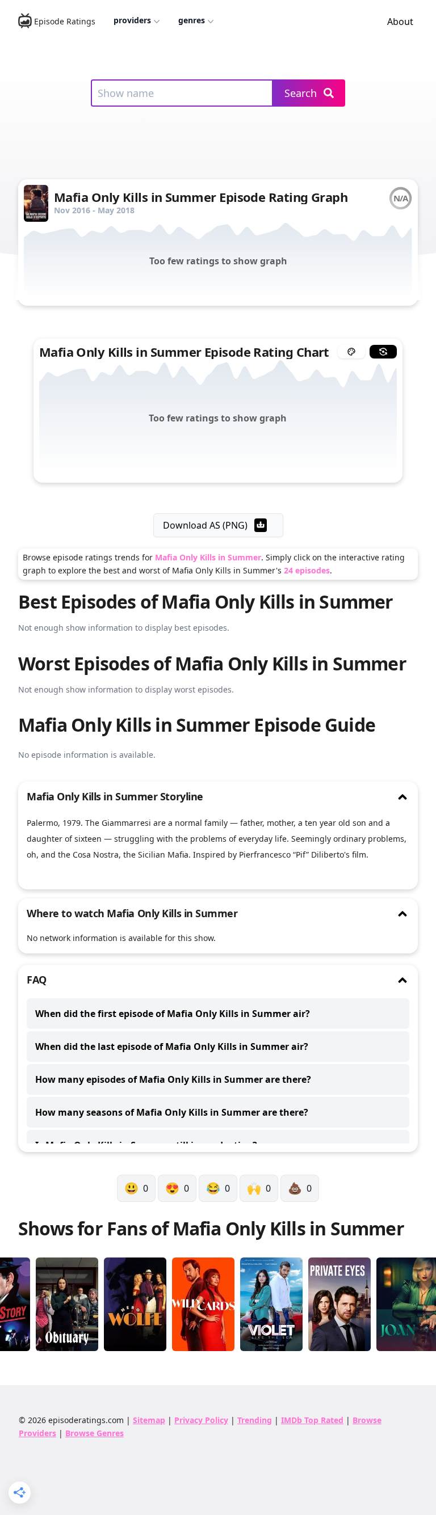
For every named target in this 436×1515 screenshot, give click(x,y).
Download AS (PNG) (205, 525)
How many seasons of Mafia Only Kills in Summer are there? (171, 1112)
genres (191, 20)
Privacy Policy (201, 1420)
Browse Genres (94, 1433)
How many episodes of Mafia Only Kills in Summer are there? (173, 1079)
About (400, 21)
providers (132, 20)
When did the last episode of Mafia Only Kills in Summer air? (171, 1046)
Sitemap (149, 1420)
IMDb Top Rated (312, 1420)
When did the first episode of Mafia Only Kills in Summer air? (172, 1013)
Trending (254, 1420)
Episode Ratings (64, 21)
